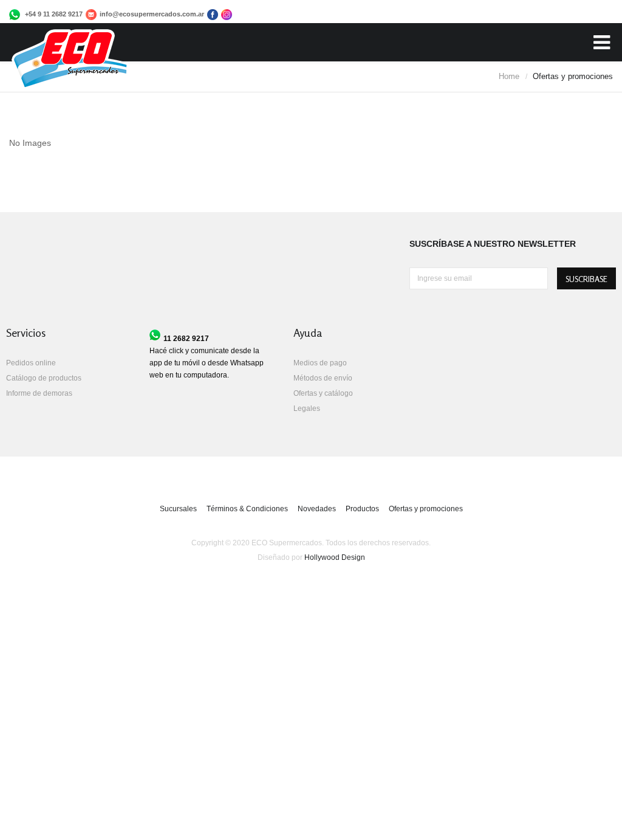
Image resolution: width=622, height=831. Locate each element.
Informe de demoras (39, 393)
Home (509, 76)
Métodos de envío (322, 378)
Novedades (317, 509)
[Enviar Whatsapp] (14, 17)
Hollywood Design (334, 557)
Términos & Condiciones (247, 509)
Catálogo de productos (43, 378)
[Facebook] (91, 17)
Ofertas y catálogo (323, 393)
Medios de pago (320, 363)
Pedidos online (31, 363)
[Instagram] (225, 17)
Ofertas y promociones (426, 509)
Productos (362, 509)
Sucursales (178, 509)
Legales (306, 408)
